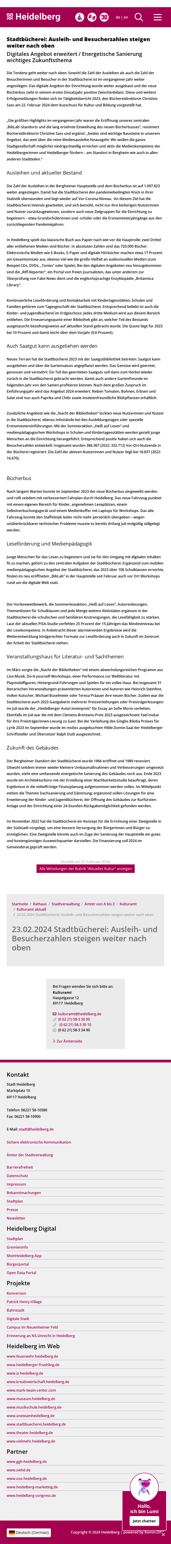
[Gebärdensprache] (92, 17)
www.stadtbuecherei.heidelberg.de (36, 1424)
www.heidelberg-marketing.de (32, 1487)
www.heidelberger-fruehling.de (33, 1364)
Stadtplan (15, 1201)
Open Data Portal (21, 1272)
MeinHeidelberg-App (24, 1255)
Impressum (16, 1184)
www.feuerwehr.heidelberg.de (32, 1356)
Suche (141, 17)
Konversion (16, 1293)
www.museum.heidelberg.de (31, 1398)
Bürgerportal (18, 1264)
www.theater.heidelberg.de (30, 1432)
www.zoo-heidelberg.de (27, 1478)
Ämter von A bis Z (100, 904)
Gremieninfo (17, 1247)
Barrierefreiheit (20, 1167)
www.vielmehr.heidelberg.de (31, 1441)
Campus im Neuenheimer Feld (32, 1327)
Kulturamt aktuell (31, 909)
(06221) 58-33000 (74, 1019)
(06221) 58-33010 (75, 1024)
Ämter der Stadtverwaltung (30, 1154)
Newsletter (16, 1218)
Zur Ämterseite (69, 1041)
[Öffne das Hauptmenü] (157, 17)
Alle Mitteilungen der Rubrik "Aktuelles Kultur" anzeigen (85, 868)
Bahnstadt (15, 1310)
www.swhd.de (19, 1470)
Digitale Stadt (18, 1318)
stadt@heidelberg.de (36, 1129)
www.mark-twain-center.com (31, 1390)
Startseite (20, 904)
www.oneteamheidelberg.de (31, 1415)
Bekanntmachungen (24, 1192)
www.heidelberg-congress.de (31, 1495)
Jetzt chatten (144, 1521)
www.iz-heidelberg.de (25, 1373)
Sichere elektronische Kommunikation (39, 1142)
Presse (12, 1209)
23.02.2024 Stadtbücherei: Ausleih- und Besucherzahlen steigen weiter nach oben (85, 938)
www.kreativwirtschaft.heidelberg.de (38, 1381)
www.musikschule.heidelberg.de (34, 1407)
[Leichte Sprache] (104, 17)
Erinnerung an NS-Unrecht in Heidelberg (41, 1335)
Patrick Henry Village (24, 1301)
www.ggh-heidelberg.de (27, 1461)
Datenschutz (17, 1175)
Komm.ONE (154, 1532)
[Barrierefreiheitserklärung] (79, 17)
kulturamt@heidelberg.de (79, 1013)
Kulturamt (128, 904)
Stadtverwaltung (66, 904)
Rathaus (40, 904)
